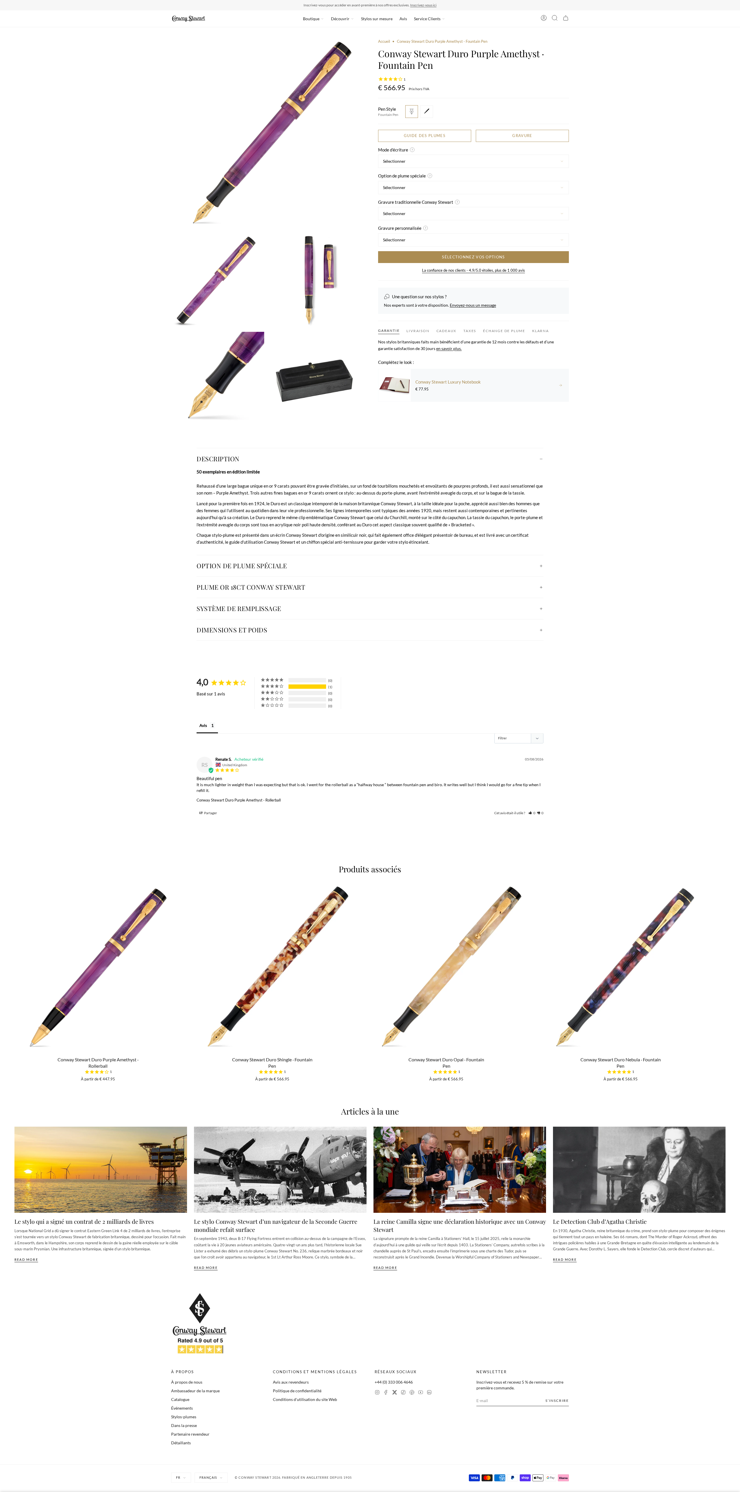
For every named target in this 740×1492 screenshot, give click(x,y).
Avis (403, 18)
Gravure (522, 135)
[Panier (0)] (566, 19)
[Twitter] (394, 1393)
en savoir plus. (449, 348)
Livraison (417, 331)
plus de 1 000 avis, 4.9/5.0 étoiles (403, 5)
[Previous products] (16, 955)
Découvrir (340, 18)
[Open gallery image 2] (217, 280)
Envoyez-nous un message (473, 305)
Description (218, 458)
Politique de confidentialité (297, 1390)
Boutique (311, 18)
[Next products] (723, 955)
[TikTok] (403, 1393)
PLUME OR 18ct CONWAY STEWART (251, 587)
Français (208, 1477)
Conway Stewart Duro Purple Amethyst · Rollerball (239, 800)
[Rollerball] (426, 111)
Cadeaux (446, 331)
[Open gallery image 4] (217, 378)
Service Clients (427, 18)
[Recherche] (555, 19)
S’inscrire (557, 1400)
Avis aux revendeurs (291, 1382)
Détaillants (181, 1442)
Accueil (384, 41)
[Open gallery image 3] (315, 280)
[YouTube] (420, 1393)
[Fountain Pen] (411, 111)
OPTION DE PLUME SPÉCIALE (242, 565)
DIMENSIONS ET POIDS (232, 629)
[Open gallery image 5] (315, 378)
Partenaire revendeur (190, 1434)
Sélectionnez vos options (473, 257)
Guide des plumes (424, 135)
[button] (532, 813)
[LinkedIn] (429, 1393)
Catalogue (180, 1399)
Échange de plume (504, 331)
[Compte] (544, 19)
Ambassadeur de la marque (195, 1390)
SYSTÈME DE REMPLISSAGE (239, 608)
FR (178, 1477)
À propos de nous (186, 1382)
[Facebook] (385, 1393)
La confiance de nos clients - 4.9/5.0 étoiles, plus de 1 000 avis (473, 270)
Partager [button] (210, 813)
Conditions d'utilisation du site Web (305, 1399)
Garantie (388, 330)
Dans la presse (184, 1425)
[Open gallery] (266, 134)
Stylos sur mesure (377, 18)
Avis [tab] (203, 725)
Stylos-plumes (183, 1416)
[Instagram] (377, 1393)
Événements (182, 1408)
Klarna (540, 331)
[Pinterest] (412, 1393)
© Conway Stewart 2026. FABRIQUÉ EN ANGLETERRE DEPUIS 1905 (293, 1477)
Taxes (469, 331)
